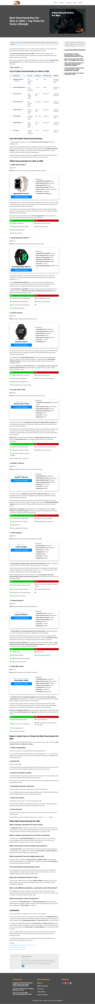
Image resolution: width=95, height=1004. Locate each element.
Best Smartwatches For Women (18, 947)
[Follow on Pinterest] (68, 983)
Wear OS (17, 279)
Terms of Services (42, 994)
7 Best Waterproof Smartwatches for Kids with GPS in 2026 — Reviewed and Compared (74, 69)
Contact (80, 2)
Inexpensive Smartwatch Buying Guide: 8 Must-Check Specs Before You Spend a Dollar (22, 984)
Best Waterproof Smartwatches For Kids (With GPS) (23, 945)
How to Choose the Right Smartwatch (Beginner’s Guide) (22, 993)
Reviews (61, 2)
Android (48, 753)
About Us (69, 2)
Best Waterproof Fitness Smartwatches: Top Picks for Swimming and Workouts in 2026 (73, 55)
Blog (75, 2)
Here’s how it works (79, 45)
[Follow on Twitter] (70, 983)
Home (55, 2)
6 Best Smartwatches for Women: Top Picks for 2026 (74, 73)
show (21, 67)
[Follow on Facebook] (63, 983)
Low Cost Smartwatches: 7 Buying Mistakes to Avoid (23, 989)
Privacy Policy (41, 992)
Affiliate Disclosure (42, 986)
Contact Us (40, 989)
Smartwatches (19, 42)
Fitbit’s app (40, 570)
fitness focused (46, 817)
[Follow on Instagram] (65, 983)
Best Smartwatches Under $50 (18, 949)
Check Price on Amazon (21, 197)
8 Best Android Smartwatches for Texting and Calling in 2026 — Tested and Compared (74, 64)
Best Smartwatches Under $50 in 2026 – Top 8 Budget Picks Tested (74, 59)
